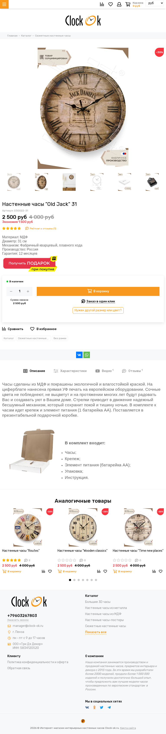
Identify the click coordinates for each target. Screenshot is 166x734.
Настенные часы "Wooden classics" (82, 551)
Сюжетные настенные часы (34, 338)
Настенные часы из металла (106, 608)
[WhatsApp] (86, 355)
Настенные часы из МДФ (103, 614)
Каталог (9, 338)
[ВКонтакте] (79, 355)
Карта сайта (128, 727)
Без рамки (60, 338)
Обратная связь (18, 668)
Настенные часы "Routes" (21, 551)
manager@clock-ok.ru (28, 626)
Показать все (95, 632)
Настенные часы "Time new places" (138, 551)
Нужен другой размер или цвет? (98, 310)
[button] (70, 580)
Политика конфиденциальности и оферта (37, 662)
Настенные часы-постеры (104, 620)
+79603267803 (22, 615)
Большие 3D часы (97, 602)
